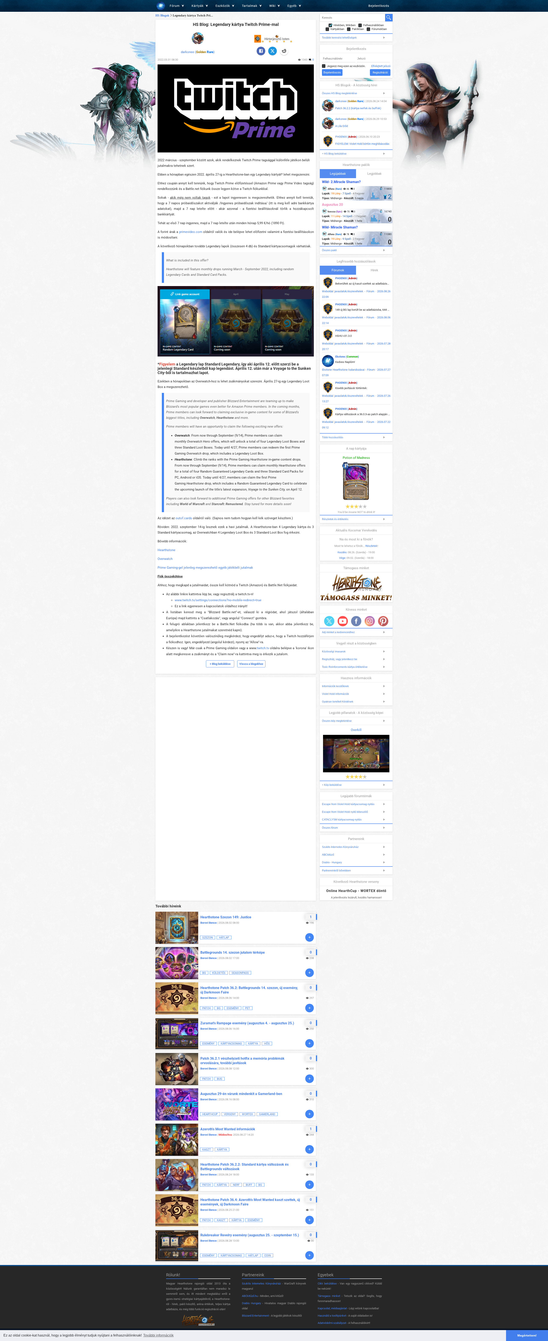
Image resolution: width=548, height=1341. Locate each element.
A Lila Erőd (341, 126)
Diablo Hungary (251, 1303)
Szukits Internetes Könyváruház (340, 847)
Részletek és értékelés (335, 519)
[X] (272, 51)
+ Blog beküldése (220, 663)
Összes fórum (330, 827)
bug (219, 1078)
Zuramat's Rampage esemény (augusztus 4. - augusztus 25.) (247, 1023)
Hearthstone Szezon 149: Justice (225, 917)
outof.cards (184, 518)
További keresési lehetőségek (339, 37)
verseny (230, 1114)
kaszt (206, 1149)
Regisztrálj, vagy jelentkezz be (339, 659)
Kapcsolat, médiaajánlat (332, 1308)
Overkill (356, 730)
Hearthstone (166, 550)
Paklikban (358, 29)
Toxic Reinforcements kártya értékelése (345, 666)
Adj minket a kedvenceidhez (338, 632)
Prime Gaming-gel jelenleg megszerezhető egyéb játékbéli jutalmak (205, 568)
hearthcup (210, 1114)
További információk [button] (158, 1335)
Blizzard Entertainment (255, 1315)
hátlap (224, 937)
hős (267, 1043)
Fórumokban (379, 29)
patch (206, 1008)
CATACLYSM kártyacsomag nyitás (342, 819)
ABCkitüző (328, 854)
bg (204, 972)
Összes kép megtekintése (337, 720)
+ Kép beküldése (332, 784)
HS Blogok (162, 15)
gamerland (267, 1114)
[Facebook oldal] (356, 621)
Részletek (371, 545)
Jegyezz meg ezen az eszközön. (346, 66)
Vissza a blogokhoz (251, 663)
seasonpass (240, 972)
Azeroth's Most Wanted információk (227, 1129)
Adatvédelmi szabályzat (332, 1323)
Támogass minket (329, 1296)
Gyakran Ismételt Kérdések (337, 701)
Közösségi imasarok (333, 651)
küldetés (218, 972)
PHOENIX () (346, 136)
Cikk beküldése (327, 1283)
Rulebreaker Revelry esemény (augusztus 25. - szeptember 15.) (249, 1235)
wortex (247, 1114)
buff (249, 1184)
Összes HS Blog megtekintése (339, 93)
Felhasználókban (373, 25)
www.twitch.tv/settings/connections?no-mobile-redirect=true (218, 600)
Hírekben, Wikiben (345, 25)
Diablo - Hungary (332, 862)
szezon (207, 937)
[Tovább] (309, 937)
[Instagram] (370, 621)
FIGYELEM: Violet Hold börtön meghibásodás (362, 143)
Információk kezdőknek (335, 686)
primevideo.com (190, 232)
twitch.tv (263, 648)
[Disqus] (236, 732)
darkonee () (197, 52)
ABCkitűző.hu (250, 1296)
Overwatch (165, 559)
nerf (236, 1184)
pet (247, 1008)
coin (267, 1255)
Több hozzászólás (332, 437)
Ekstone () (347, 356)
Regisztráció (380, 72)
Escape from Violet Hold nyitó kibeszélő (345, 811)
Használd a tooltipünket (332, 1315)
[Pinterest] (383, 621)
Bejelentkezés (378, 5)
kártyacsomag (231, 1043)
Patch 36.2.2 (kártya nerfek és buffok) (358, 108)
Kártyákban (337, 29)
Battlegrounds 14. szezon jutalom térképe (232, 952)
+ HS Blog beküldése (334, 153)
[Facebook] (261, 51)
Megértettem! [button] (527, 1335)
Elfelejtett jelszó (380, 66)
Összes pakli (329, 250)
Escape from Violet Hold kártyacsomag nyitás (348, 804)
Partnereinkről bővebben (336, 870)
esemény (233, 1008)
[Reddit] (284, 51)
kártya (253, 1043)
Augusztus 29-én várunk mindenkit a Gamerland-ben (241, 1094)
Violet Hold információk (335, 693)
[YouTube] (343, 621)
